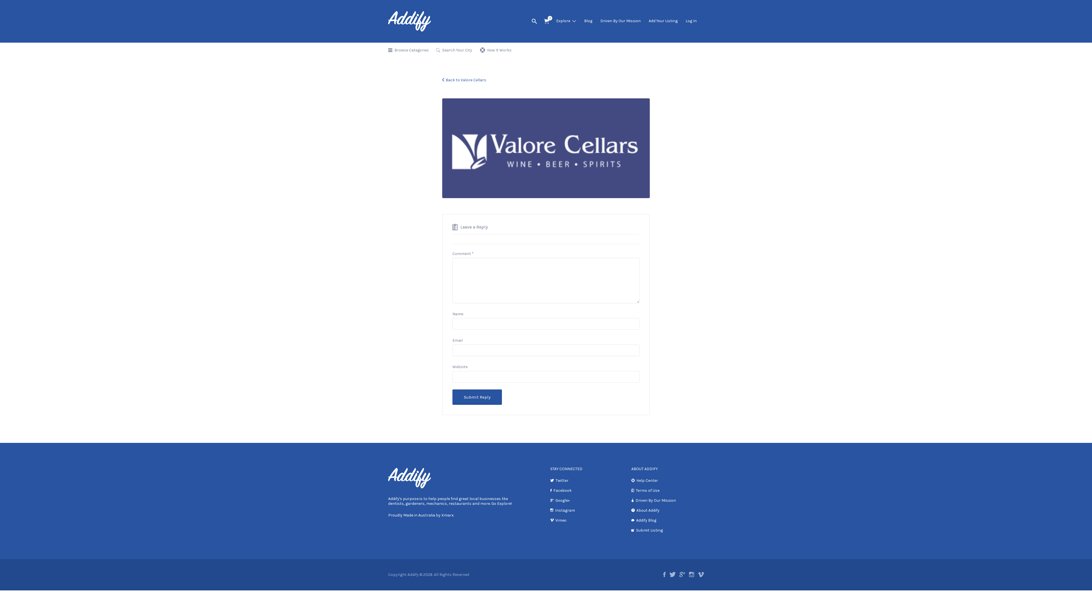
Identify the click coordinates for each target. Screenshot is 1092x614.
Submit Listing (649, 530)
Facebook (562, 490)
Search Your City (457, 50)
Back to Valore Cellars (466, 80)
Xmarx (447, 515)
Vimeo (560, 520)
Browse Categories (411, 50)
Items (546, 21)
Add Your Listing (663, 20)
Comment (463, 253)
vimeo (701, 574)
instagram (691, 574)
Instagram (565, 510)
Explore (563, 20)
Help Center (647, 480)
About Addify (647, 510)
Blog (588, 20)
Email (457, 340)
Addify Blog (646, 520)
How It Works (499, 50)
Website (460, 366)
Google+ (562, 500)
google (682, 574)
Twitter (562, 480)
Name (457, 314)
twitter (672, 574)
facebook (664, 574)
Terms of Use (647, 490)
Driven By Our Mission (620, 20)
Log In (691, 20)
